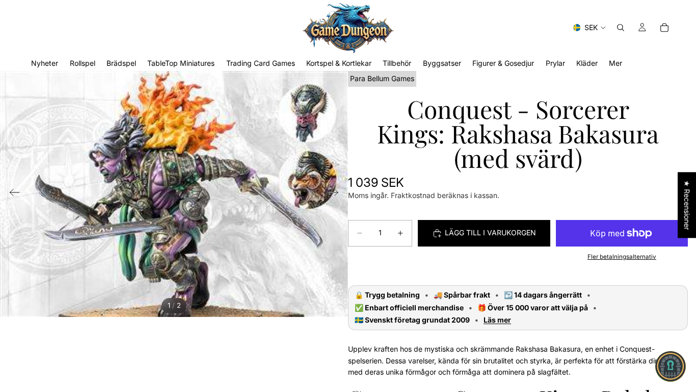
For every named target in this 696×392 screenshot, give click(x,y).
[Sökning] (620, 27)
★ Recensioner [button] (687, 205)
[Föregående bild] (11, 194)
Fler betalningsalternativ (621, 256)
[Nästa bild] (336, 194)
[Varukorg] (664, 27)
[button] (670, 366)
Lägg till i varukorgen (490, 232)
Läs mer (497, 320)
